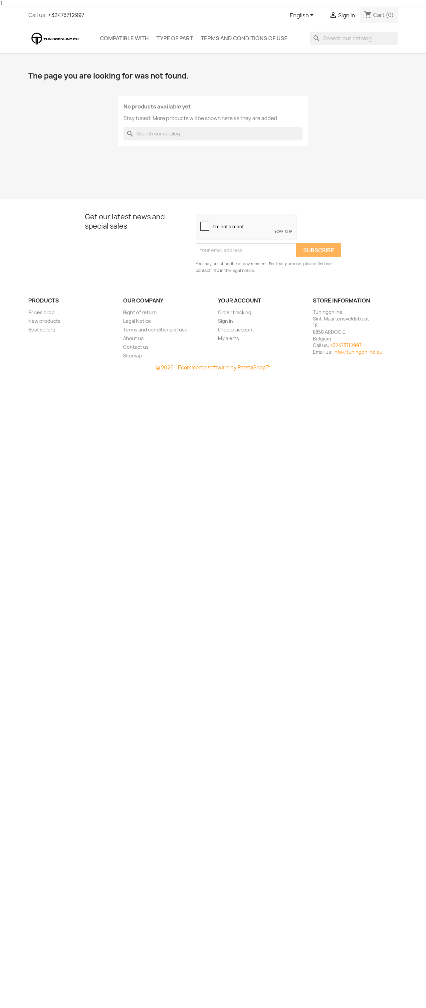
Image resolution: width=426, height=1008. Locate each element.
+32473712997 (66, 15)
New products (44, 321)
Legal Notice (137, 321)
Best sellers (41, 329)
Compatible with (124, 38)
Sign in (225, 321)
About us (133, 338)
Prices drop (41, 312)
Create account (236, 329)
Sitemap (132, 355)
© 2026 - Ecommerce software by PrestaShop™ (213, 367)
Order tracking (234, 312)
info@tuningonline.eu (358, 352)
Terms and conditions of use (244, 38)
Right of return (140, 312)
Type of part (174, 38)
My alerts (228, 338)
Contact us (136, 347)
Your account (239, 300)
